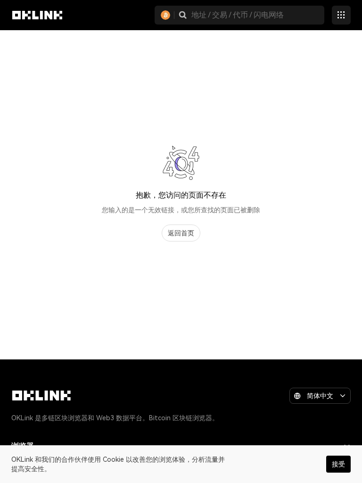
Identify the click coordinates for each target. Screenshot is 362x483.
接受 (338, 464)
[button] (183, 15)
